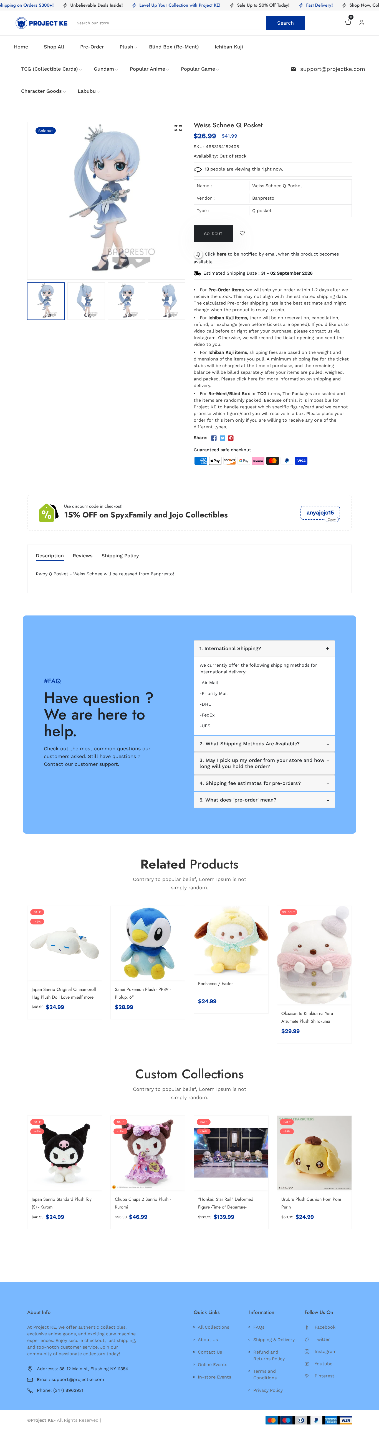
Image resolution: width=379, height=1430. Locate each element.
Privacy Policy (268, 1390)
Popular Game (198, 69)
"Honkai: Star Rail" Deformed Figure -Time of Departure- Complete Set (225, 1207)
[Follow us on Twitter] (222, 438)
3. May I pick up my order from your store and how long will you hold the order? (261, 763)
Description (50, 555)
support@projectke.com (332, 69)
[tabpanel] (46, 301)
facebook (325, 1327)
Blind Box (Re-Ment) (174, 47)
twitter (322, 1339)
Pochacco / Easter (215, 983)
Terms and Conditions (265, 1374)
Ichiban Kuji (229, 47)
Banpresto (263, 198)
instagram (326, 1351)
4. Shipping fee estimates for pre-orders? (250, 783)
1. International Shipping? (230, 648)
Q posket (262, 210)
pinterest (324, 1376)
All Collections (213, 1327)
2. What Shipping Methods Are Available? (249, 743)
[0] (348, 23)
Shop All (54, 47)
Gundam (104, 69)
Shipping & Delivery (274, 1339)
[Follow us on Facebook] (214, 438)
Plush (126, 47)
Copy (332, 519)
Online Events (212, 1364)
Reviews (83, 555)
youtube (323, 1363)
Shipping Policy (120, 555)
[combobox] (189, 23)
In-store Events (214, 1377)
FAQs (258, 1327)
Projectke (112, 1420)
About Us (208, 1339)
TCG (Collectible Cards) (49, 69)
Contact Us (210, 1352)
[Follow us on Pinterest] (231, 438)
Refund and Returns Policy (269, 1355)
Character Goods (41, 91)
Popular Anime (147, 69)
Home (21, 47)
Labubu (87, 91)
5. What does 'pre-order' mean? (237, 800)
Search (285, 23)
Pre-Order (92, 47)
